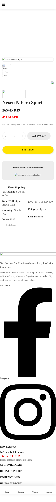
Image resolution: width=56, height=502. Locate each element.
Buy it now (28, 150)
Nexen (39, 216)
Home (14, 26)
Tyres (22, 26)
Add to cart (39, 136)
